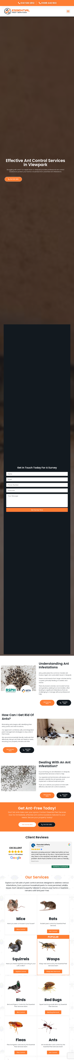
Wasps (53, 959)
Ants (53, 1039)
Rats (53, 918)
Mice (20, 918)
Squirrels (20, 959)
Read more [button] (35, 861)
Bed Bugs (53, 999)
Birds (21, 999)
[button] (68, 11)
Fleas (21, 1039)
